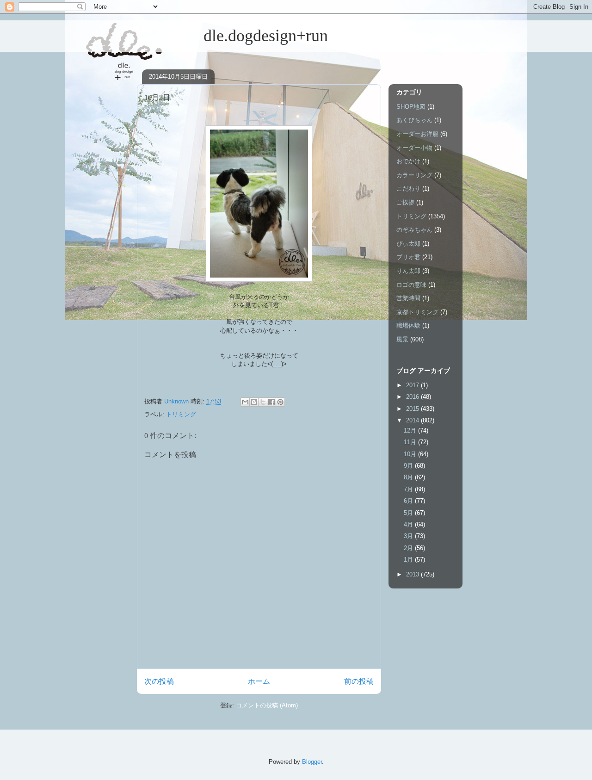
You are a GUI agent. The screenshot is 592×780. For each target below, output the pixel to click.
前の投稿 (359, 681)
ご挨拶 (405, 202)
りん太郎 (408, 270)
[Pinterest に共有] (280, 402)
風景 (402, 339)
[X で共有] (262, 402)
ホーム (259, 681)
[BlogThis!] (254, 402)
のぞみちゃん (414, 229)
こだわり (408, 188)
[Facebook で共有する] (271, 402)
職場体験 (408, 325)
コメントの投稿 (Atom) (267, 705)
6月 (409, 500)
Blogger (312, 761)
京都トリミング (417, 312)
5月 (409, 512)
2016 (413, 396)
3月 (409, 535)
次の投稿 (159, 681)
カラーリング (414, 175)
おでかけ (408, 161)
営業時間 (408, 298)
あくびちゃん (414, 120)
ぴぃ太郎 (408, 243)
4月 (409, 524)
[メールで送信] (245, 402)
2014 (413, 420)
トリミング (181, 414)
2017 (413, 385)
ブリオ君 (408, 257)
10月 (411, 454)
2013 (413, 574)
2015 (413, 408)
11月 (411, 442)
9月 (409, 465)
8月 (409, 477)
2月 (409, 548)
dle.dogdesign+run (232, 35)
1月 (409, 559)
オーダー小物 (414, 147)
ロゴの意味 (411, 284)
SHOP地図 (411, 106)
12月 (411, 430)
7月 (409, 489)
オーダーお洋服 (417, 133)
